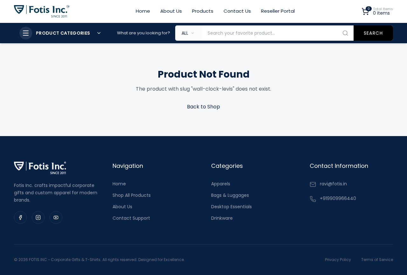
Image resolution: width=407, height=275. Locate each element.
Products (202, 11)
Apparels (220, 184)
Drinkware (222, 218)
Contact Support (131, 218)
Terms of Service (377, 259)
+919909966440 (338, 198)
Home (143, 11)
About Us (171, 11)
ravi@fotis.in (333, 184)
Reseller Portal (278, 11)
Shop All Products (132, 195)
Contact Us (237, 11)
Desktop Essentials (231, 206)
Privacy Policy (338, 259)
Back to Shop (203, 106)
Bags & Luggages (230, 195)
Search (373, 33)
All (185, 33)
